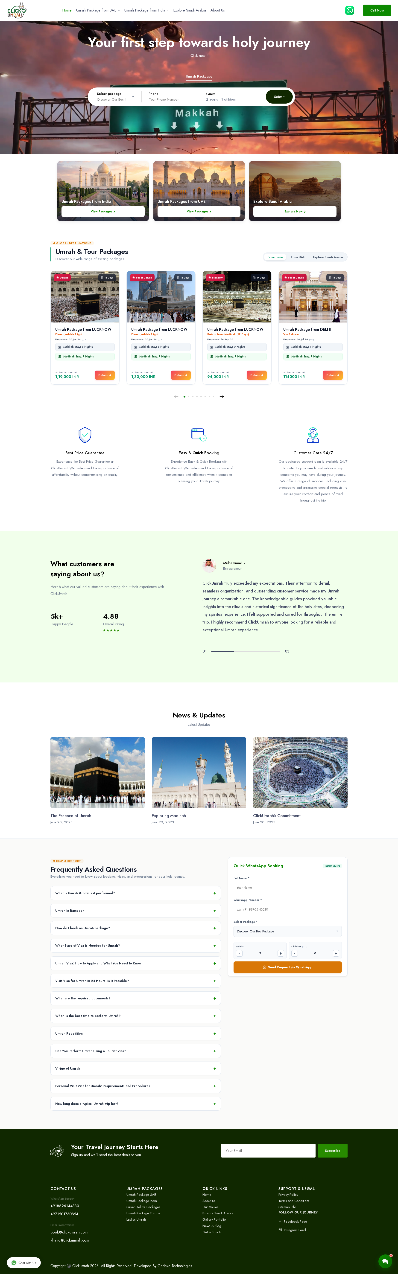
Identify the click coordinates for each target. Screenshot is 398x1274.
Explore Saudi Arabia (189, 10)
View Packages (101, 211)
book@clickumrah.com (69, 1232)
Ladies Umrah (136, 1219)
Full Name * (241, 878)
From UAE (298, 257)
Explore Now (293, 211)
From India (275, 257)
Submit (279, 96)
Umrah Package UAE (141, 1194)
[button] (184, 397)
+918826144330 (64, 1206)
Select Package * (246, 922)
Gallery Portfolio (214, 1219)
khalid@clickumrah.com (69, 1240)
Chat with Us (27, 1262)
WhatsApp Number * (248, 900)
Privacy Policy (288, 1194)
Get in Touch (211, 1232)
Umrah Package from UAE (96, 10)
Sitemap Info (287, 1206)
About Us (218, 10)
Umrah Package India (141, 1200)
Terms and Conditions (294, 1200)
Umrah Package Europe (143, 1213)
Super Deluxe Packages (143, 1206)
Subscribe (332, 1150)
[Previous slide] (176, 396)
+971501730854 (64, 1214)
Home (67, 10)
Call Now (377, 10)
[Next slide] (222, 396)
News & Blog (211, 1225)
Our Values (210, 1206)
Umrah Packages (199, 76)
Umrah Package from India (144, 10)
